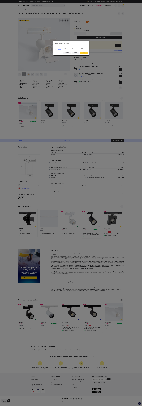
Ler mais (59, 49)
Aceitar (84, 52)
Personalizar (67, 52)
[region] (71, 48)
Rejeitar (75, 52)
